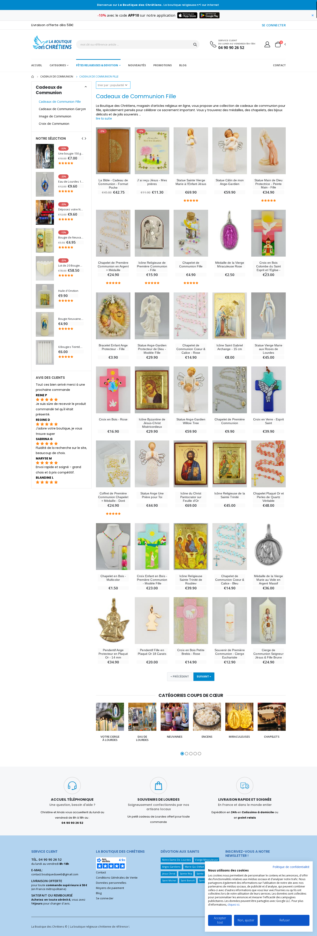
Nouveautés (137, 65)
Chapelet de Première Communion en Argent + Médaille (113, 266)
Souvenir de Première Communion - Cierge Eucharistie (230, 653)
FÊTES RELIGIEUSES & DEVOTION (97, 65)
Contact (279, 65)
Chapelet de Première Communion (230, 421)
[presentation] (92, 729)
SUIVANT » (204, 676)
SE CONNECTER (274, 25)
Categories (58, 65)
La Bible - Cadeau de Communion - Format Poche (113, 183)
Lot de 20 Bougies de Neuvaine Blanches (71, 265)
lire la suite (104, 118)
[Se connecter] (267, 44)
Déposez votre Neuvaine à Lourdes (71, 209)
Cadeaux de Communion (56, 76)
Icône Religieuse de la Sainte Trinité (229, 495)
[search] (195, 44)
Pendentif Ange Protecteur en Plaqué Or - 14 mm (113, 653)
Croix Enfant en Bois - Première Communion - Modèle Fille (152, 579)
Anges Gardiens (171, 866)
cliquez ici (233, 904)
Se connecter (104, 898)
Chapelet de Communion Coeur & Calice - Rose (190, 349)
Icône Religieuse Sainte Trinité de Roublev (190, 579)
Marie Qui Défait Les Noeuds (201, 866)
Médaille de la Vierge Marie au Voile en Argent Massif (268, 579)
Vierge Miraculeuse (206, 859)
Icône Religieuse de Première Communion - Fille (152, 266)
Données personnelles (111, 883)
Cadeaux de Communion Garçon (62, 109)
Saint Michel (169, 880)
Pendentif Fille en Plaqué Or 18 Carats (152, 651)
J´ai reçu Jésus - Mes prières (152, 182)
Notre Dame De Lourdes (176, 859)
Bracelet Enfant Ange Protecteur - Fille (113, 347)
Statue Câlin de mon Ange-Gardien (230, 182)
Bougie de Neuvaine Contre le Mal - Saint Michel (71, 237)
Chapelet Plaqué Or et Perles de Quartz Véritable (268, 497)
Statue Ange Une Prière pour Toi (152, 495)
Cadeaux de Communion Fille (60, 101)
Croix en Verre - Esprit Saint (268, 421)
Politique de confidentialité (291, 867)
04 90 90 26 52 (231, 47)
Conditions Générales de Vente (117, 877)
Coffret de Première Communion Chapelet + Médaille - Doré (113, 497)
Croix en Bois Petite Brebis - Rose (190, 651)
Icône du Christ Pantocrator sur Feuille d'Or (191, 497)
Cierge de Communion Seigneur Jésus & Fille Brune (268, 653)
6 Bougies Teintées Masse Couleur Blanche (71, 347)
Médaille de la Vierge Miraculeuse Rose (229, 264)
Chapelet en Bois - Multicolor (113, 577)
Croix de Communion (54, 123)
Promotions (162, 65)
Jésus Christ (169, 873)
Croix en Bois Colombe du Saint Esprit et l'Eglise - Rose (268, 268)
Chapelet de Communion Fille (190, 264)
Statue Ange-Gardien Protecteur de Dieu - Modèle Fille (152, 349)
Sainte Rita (186, 873)
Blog (183, 65)
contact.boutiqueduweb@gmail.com (54, 874)
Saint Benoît (188, 880)
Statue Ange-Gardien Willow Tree (190, 421)
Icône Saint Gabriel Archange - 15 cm (230, 347)
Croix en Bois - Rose (113, 419)
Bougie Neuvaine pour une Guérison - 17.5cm (71, 319)
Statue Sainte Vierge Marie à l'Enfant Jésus (191, 182)
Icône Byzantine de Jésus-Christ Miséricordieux (152, 423)
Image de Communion (55, 116)
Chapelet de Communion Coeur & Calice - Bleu (229, 579)
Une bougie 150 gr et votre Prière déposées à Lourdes (71, 153)
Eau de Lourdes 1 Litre (71, 181)
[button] (280, 44)
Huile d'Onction (68, 291)
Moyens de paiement (110, 888)
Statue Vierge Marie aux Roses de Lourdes (268, 349)
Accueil (36, 65)
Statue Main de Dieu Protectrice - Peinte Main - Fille (268, 183)
